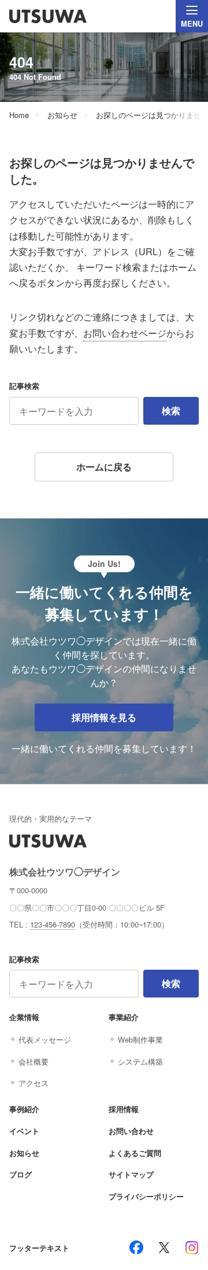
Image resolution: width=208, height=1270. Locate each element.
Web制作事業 (140, 1039)
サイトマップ (131, 1174)
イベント (24, 1131)
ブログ (20, 1174)
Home (19, 115)
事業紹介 (124, 1017)
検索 (171, 410)
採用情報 (124, 1109)
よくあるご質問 (135, 1153)
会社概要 (33, 1061)
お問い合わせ (131, 1131)
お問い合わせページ (124, 333)
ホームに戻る (104, 466)
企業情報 (24, 1017)
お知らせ (62, 115)
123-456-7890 (52, 924)
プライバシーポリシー (146, 1196)
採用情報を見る (104, 717)
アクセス (33, 1082)
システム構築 (140, 1061)
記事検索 (24, 386)
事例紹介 (24, 1109)
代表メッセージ (44, 1039)
